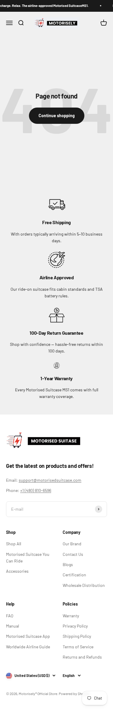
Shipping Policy (77, 636)
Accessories (17, 571)
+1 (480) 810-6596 (35, 490)
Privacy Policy (75, 625)
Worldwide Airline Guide (28, 646)
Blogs (68, 564)
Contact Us (73, 554)
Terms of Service (78, 646)
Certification (74, 574)
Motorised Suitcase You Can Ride (27, 557)
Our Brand (72, 543)
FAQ (9, 615)
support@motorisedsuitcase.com (50, 480)
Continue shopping (57, 115)
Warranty (71, 615)
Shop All (13, 543)
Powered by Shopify (74, 693)
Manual (12, 625)
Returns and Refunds (82, 656)
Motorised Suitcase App (28, 636)
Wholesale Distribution (84, 585)
